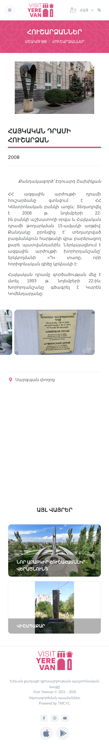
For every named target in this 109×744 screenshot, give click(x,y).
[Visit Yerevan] (42, 10)
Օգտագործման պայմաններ (54, 698)
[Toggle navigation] (9, 10)
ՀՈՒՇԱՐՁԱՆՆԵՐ (68, 41)
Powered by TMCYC (54, 703)
